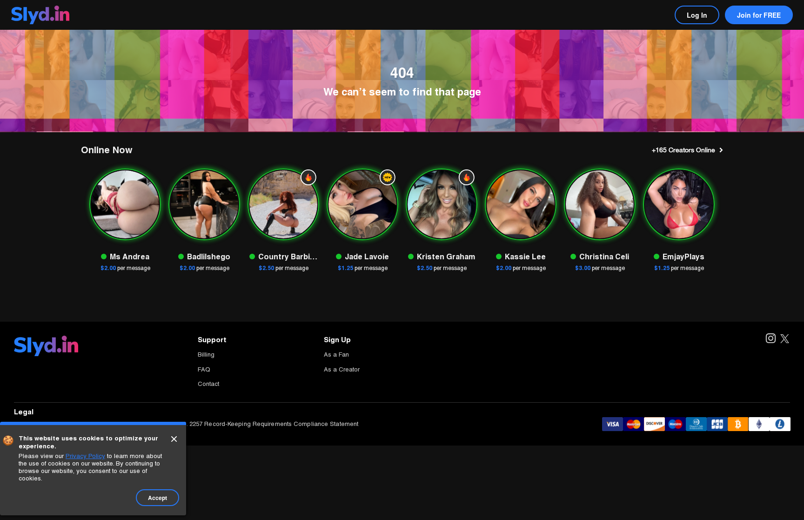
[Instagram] (770, 339)
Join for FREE (759, 15)
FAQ (204, 369)
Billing (206, 354)
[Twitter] (784, 339)
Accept (157, 497)
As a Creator (342, 369)
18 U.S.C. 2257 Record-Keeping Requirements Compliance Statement (260, 423)
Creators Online (683, 150)
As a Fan (336, 354)
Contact (208, 383)
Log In (697, 15)
